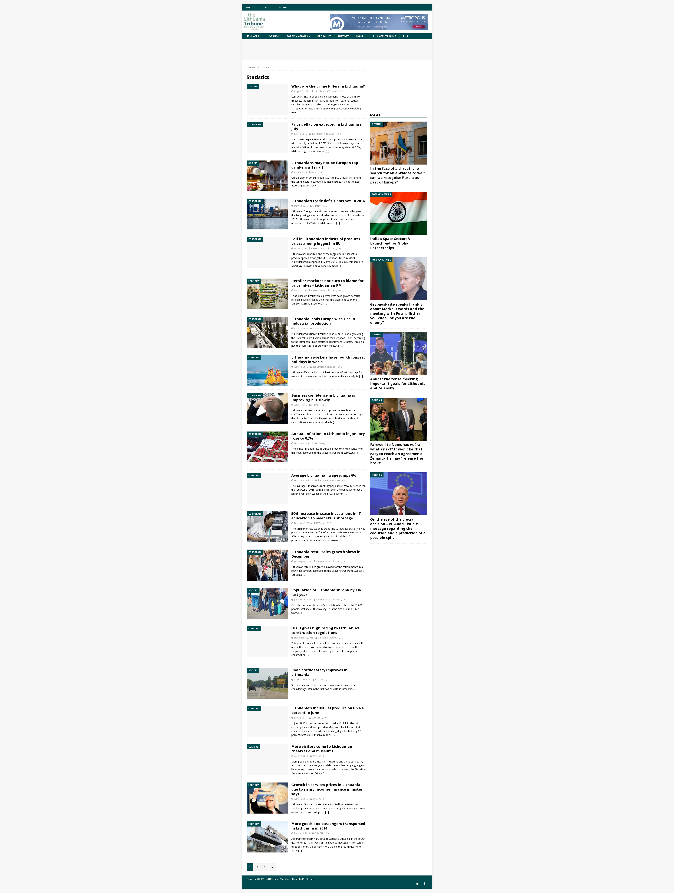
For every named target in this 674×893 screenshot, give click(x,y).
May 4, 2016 (300, 248)
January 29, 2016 (302, 561)
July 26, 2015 (300, 717)
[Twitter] (417, 884)
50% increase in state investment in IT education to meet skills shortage (326, 515)
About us (250, 7)
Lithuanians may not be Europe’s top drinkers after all (324, 165)
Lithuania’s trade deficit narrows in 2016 (328, 200)
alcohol (304, 177)
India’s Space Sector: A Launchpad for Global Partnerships (390, 243)
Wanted (283, 7)
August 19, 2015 (302, 679)
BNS (313, 172)
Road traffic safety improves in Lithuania (319, 672)
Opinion (274, 36)
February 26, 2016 (303, 443)
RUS (405, 36)
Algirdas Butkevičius (312, 303)
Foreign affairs (297, 36)
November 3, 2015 (303, 637)
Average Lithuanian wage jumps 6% (323, 475)
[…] (299, 112)
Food (294, 295)
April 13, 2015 (301, 798)
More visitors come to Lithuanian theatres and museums (321, 748)
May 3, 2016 (300, 290)
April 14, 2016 (301, 328)
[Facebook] (424, 884)
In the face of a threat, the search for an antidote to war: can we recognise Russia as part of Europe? (397, 175)
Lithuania (252, 36)
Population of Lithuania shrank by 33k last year (326, 592)
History (343, 36)
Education (315, 528)
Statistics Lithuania (311, 609)
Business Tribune (384, 36)
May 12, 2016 (301, 205)
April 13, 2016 (301, 366)
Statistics (313, 418)
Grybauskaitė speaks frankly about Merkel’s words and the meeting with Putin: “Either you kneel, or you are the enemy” (397, 313)
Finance (308, 804)
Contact (267, 7)
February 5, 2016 (303, 523)
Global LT (324, 36)
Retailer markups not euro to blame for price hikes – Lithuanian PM (327, 283)
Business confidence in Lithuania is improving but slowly (323, 397)
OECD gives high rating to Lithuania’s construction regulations (325, 630)
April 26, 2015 (301, 756)
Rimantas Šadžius (333, 804)
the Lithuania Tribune (325, 91)
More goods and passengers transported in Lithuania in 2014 (328, 826)
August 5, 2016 (301, 91)
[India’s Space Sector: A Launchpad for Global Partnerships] (398, 213)
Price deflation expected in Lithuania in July (327, 126)
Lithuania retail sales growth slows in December (326, 554)
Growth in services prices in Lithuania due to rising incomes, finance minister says (327, 789)
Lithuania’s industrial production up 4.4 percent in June (327, 710)
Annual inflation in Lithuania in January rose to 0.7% (328, 436)
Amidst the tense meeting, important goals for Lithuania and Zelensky (398, 383)
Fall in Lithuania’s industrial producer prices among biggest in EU (326, 241)
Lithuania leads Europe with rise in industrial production (323, 321)
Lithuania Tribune (327, 637)
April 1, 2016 (300, 404)
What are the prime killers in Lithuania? (328, 86)
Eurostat (348, 452)
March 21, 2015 (302, 833)
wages (315, 493)
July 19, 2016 (300, 133)
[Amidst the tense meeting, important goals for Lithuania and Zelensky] (398, 353)
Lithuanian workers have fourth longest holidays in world (328, 359)
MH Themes (308, 879)
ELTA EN (319, 679)
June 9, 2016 (300, 172)
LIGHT (359, 36)
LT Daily (316, 205)
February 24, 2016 (303, 480)
